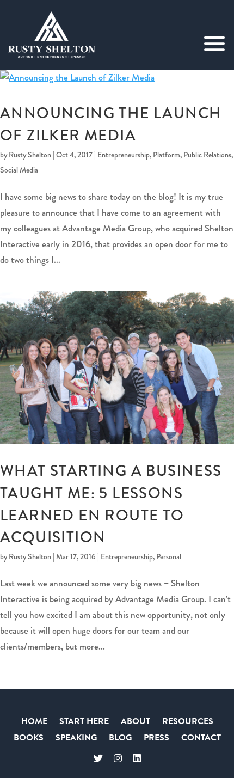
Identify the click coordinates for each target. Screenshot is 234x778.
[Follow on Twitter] (98, 758)
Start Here (84, 723)
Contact (201, 739)
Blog (120, 739)
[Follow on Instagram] (117, 758)
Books (29, 739)
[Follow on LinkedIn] (136, 758)
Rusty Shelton (30, 154)
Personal (168, 556)
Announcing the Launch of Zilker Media (110, 124)
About (135, 723)
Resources (187, 723)
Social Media (19, 169)
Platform (166, 154)
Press (156, 739)
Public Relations (207, 154)
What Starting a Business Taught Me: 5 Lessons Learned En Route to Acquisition (111, 504)
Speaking (76, 739)
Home (34, 723)
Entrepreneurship (123, 154)
